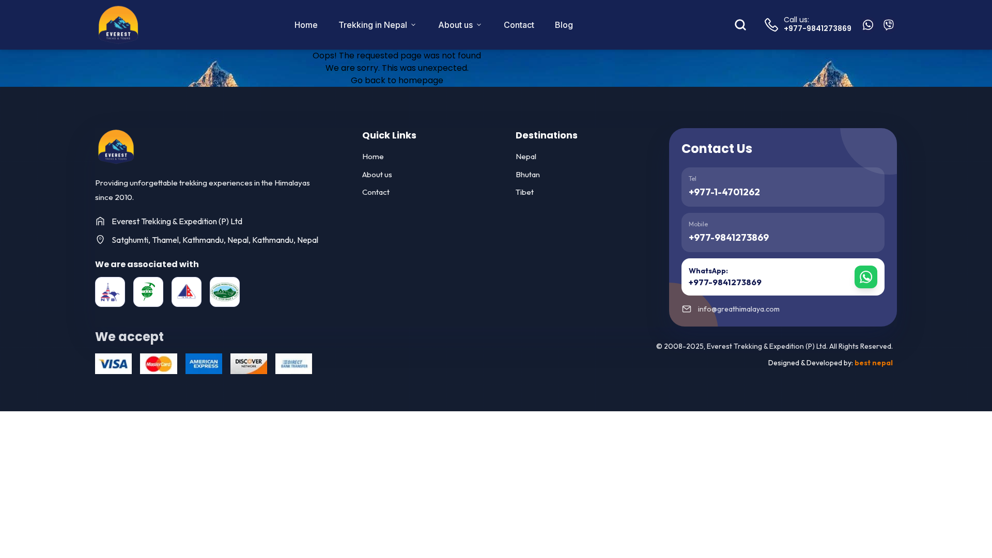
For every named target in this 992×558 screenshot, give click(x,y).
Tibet (525, 192)
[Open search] (740, 24)
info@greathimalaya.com (739, 309)
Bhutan (528, 174)
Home (306, 25)
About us (455, 25)
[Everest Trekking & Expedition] (116, 146)
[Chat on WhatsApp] (868, 25)
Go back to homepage (397, 80)
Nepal (526, 156)
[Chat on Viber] (888, 25)
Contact (519, 25)
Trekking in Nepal (372, 25)
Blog (564, 25)
